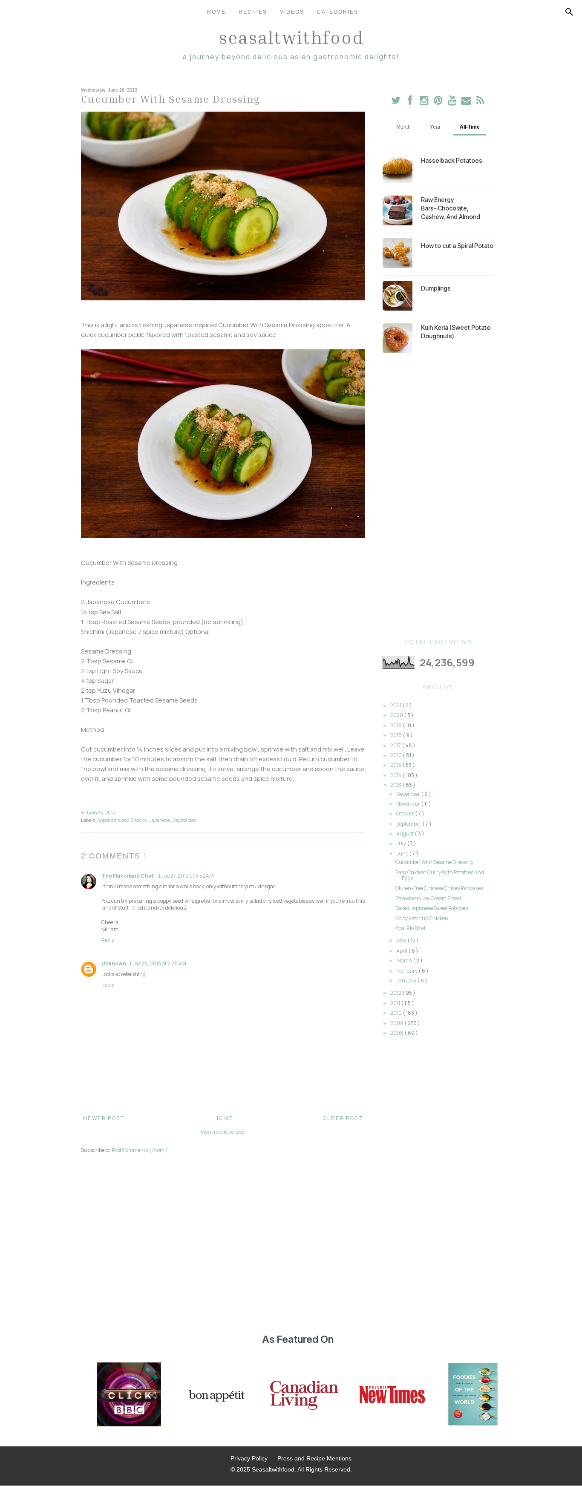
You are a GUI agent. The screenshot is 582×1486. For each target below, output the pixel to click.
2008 (397, 1033)
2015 (396, 765)
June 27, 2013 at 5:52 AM (186, 875)
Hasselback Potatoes (451, 160)
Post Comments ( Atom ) (140, 1150)
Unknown (113, 963)
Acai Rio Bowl (410, 928)
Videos (292, 12)
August (405, 833)
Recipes (253, 12)
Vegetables (184, 820)
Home (216, 12)
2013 (396, 785)
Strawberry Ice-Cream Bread (428, 898)
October (405, 813)
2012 (396, 992)
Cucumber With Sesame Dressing (434, 862)
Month (403, 127)
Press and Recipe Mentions (314, 1458)
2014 (396, 775)
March (404, 960)
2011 (395, 1003)
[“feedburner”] (480, 102)
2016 (396, 755)
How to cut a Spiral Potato (457, 245)
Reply (107, 940)
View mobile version (223, 1131)
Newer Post (103, 1118)
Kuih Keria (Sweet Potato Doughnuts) (455, 332)
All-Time (470, 127)
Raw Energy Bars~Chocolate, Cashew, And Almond (450, 208)
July (401, 843)
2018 (396, 735)
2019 (396, 725)
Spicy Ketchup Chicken (421, 918)
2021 (396, 705)
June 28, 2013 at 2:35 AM (157, 963)
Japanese (160, 820)
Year (435, 127)
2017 (396, 745)
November (408, 803)
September (409, 823)
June (402, 853)
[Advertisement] (438, 496)
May (401, 940)
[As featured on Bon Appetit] (216, 1395)
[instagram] (425, 102)
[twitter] (396, 102)
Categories (337, 12)
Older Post (343, 1118)
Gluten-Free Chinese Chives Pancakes (439, 888)
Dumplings (436, 288)
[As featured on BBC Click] (129, 1395)
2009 (397, 1023)
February (407, 970)
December (408, 794)
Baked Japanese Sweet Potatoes (431, 908)
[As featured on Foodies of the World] (472, 1395)
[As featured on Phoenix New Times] (393, 1395)
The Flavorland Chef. (128, 875)
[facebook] (410, 102)
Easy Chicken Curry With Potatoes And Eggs (439, 875)
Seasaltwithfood (291, 37)
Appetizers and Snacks (122, 820)
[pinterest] (439, 102)
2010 (396, 1013)
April (402, 950)
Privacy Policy (249, 1458)
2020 (397, 715)
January (406, 980)
